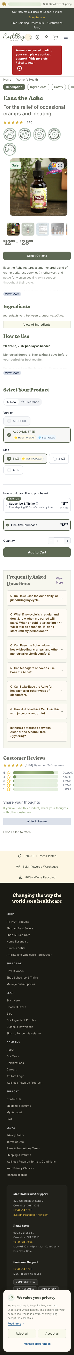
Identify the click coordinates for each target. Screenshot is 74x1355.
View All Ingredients (37, 324)
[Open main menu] (66, 37)
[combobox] (29, 37)
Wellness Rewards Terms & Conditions (31, 1161)
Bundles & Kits (16, 948)
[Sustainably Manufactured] (24, 134)
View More (12, 294)
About (10, 1049)
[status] (37, 1345)
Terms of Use (15, 1141)
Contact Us (14, 1099)
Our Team (13, 1056)
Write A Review (37, 821)
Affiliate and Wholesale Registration (29, 954)
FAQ (9, 1119)
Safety (58, 87)
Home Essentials (17, 941)
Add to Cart (37, 552)
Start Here (13, 1000)
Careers (12, 1069)
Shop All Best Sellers (20, 928)
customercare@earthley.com (30, 1214)
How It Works (15, 971)
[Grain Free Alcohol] (9, 149)
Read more (14, 1323)
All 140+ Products (18, 921)
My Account (14, 1112)
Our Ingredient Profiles (21, 1020)
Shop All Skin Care (18, 935)
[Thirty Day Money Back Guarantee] (39, 134)
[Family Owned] (9, 134)
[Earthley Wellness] (14, 37)
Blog (9, 1013)
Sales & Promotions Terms (23, 1148)
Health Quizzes (16, 1007)
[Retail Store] (37, 37)
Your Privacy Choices (20, 1168)
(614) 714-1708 (22, 1210)
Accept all (52, 1333)
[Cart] (55, 37)
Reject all (22, 1333)
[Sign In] (46, 37)
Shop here (37, 17)
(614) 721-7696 (23, 1241)
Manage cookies (17, 1174)
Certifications (15, 1062)
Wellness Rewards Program (24, 1082)
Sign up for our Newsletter (24, 1033)
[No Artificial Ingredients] (54, 134)
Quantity (9, 540)
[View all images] (60, 166)
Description (14, 87)
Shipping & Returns (19, 1105)
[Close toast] (4, 1341)
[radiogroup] (37, 514)
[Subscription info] (37, 503)
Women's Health (27, 79)
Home (7, 79)
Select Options (37, 255)
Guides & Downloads (20, 1026)
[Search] (28, 37)
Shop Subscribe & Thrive (22, 977)
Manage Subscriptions (21, 984)
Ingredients (38, 87)
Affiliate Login (15, 1076)
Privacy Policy (15, 1135)
